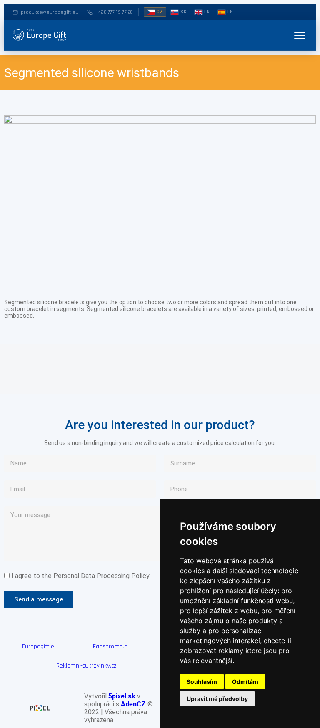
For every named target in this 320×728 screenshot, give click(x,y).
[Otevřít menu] (300, 35)
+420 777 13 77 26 (114, 12)
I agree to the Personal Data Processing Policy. (80, 576)
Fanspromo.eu (112, 646)
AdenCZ (133, 704)
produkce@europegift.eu (50, 12)
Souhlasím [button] (202, 681)
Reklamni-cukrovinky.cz (86, 665)
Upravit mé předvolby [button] (217, 698)
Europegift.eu (40, 646)
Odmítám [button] (245, 681)
